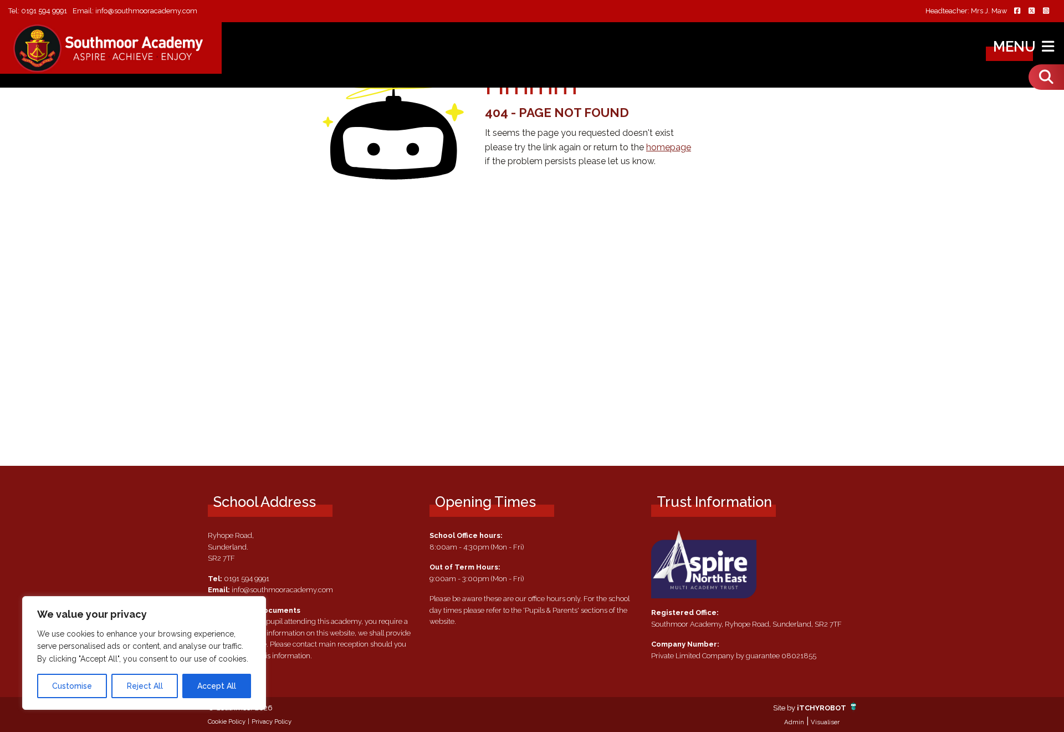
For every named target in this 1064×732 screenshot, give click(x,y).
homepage (668, 147)
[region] (144, 653)
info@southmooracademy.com (146, 11)
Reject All (145, 686)
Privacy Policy (271, 721)
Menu (1016, 46)
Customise (72, 686)
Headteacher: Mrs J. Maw (966, 11)
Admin (794, 722)
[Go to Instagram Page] (1045, 11)
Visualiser (825, 722)
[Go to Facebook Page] (1016, 11)
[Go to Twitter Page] (1031, 11)
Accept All (216, 686)
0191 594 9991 (44, 11)
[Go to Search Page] (1046, 77)
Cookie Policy (226, 721)
